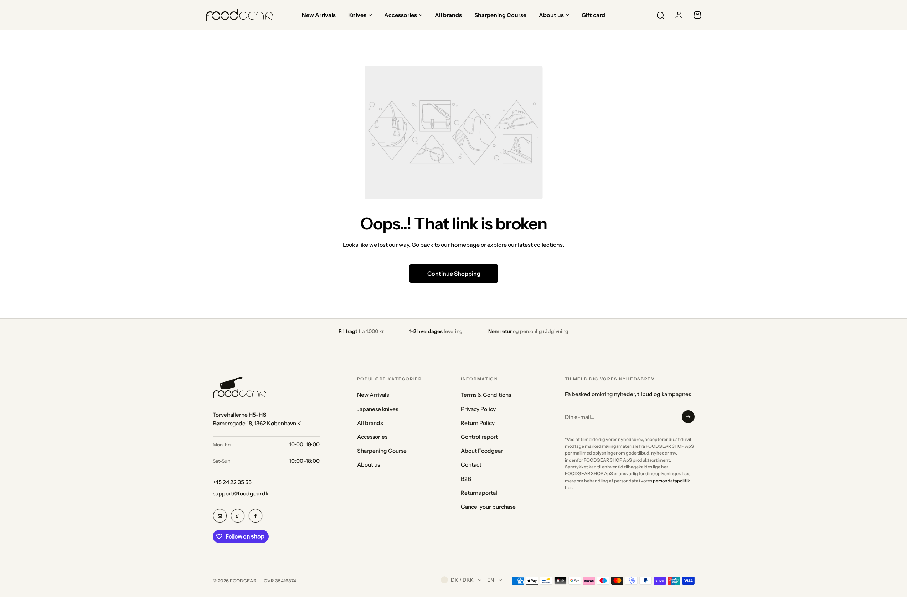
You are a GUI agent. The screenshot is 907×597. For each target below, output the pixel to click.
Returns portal (479, 492)
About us (368, 464)
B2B (466, 479)
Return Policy (478, 423)
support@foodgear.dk (240, 493)
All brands (370, 423)
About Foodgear (482, 450)
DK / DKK (462, 580)
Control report (479, 437)
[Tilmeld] (688, 416)
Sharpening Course (382, 450)
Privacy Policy (478, 409)
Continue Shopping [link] (453, 273)
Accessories (372, 437)
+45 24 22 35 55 (232, 482)
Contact (471, 464)
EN (490, 580)
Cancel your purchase (488, 506)
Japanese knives (377, 409)
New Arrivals (373, 394)
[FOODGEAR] (239, 15)
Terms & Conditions (486, 394)
